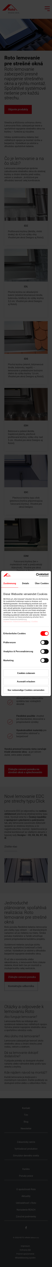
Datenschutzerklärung (21, 622)
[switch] (44, 642)
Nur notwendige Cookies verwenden (26, 690)
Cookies (34, 622)
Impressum (7, 622)
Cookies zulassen (26, 673)
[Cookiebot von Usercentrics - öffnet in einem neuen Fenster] (37, 575)
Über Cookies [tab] (42, 583)
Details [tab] (25, 583)
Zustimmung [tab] (9, 583)
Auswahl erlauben (26, 681)
